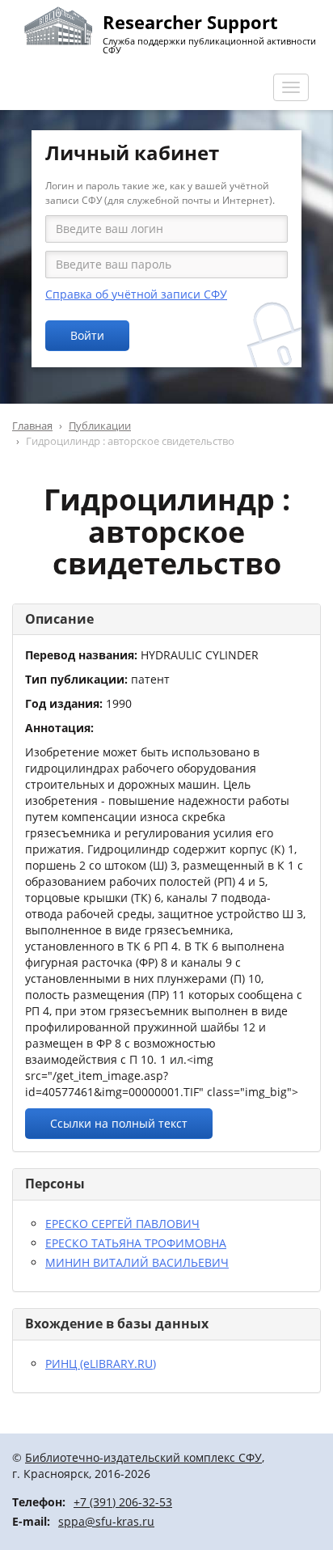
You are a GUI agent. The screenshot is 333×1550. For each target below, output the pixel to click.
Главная (32, 425)
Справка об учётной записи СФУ (136, 294)
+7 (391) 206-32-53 (123, 1502)
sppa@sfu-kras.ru (106, 1521)
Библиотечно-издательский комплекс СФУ (143, 1457)
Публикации (100, 425)
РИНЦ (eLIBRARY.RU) (100, 1363)
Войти (87, 335)
